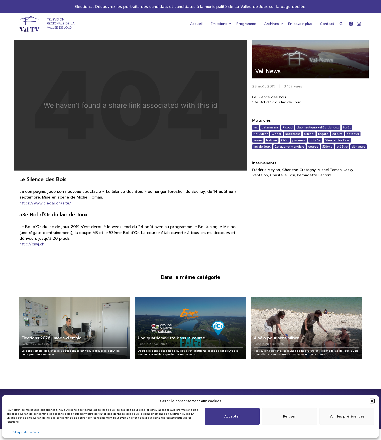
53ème (327, 146)
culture (337, 134)
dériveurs (358, 146)
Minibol (309, 134)
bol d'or (315, 140)
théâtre (342, 146)
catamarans (270, 127)
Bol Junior (261, 134)
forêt (347, 127)
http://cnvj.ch (31, 244)
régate (323, 134)
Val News (268, 71)
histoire (271, 140)
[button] (372, 401)
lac (256, 127)
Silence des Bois (337, 140)
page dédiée (293, 6)
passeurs (299, 140)
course (313, 146)
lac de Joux (262, 146)
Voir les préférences (346, 416)
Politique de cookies (25, 432)
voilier (258, 140)
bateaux (353, 134)
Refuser (289, 416)
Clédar (276, 134)
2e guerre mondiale (289, 146)
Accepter (232, 416)
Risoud (288, 127)
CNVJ (284, 140)
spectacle (292, 134)
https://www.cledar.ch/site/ (45, 203)
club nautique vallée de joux (318, 127)
